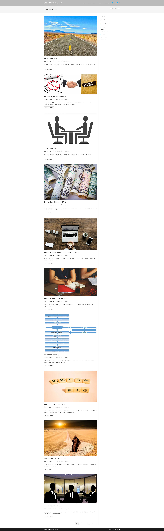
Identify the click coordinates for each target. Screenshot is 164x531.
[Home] (110, 8)
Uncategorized (117, 8)
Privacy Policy (103, 39)
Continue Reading (49, 69)
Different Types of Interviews (55, 96)
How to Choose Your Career (54, 404)
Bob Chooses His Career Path (55, 458)
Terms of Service (104, 37)
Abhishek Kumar (48, 61)
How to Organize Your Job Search (56, 298)
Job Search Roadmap (52, 355)
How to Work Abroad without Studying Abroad (61, 252)
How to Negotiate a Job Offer (55, 202)
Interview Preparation (52, 148)
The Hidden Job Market (52, 506)
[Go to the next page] (95, 523)
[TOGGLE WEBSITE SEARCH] (120, 3)
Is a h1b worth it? (50, 58)
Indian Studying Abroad (53, 3)
